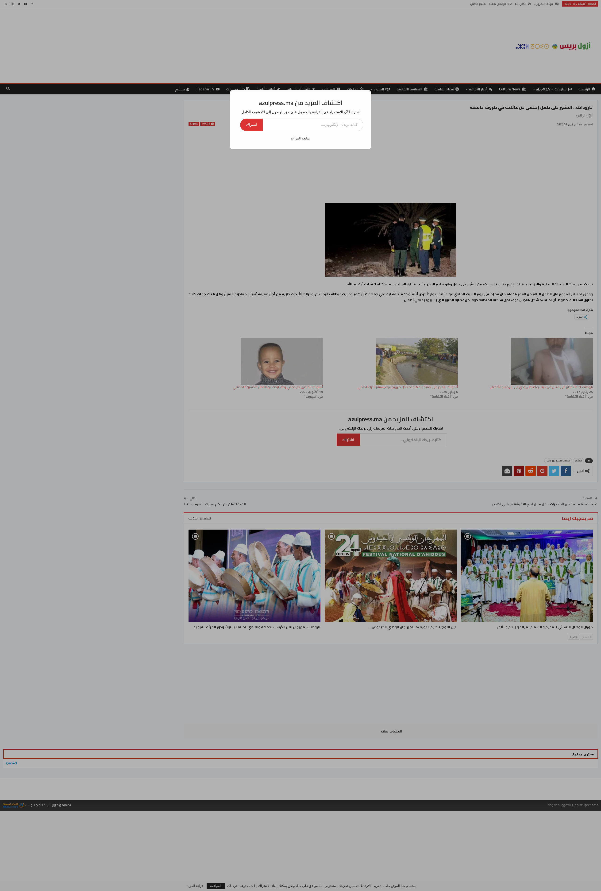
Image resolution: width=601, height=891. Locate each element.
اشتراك (251, 125)
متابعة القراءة (300, 138)
